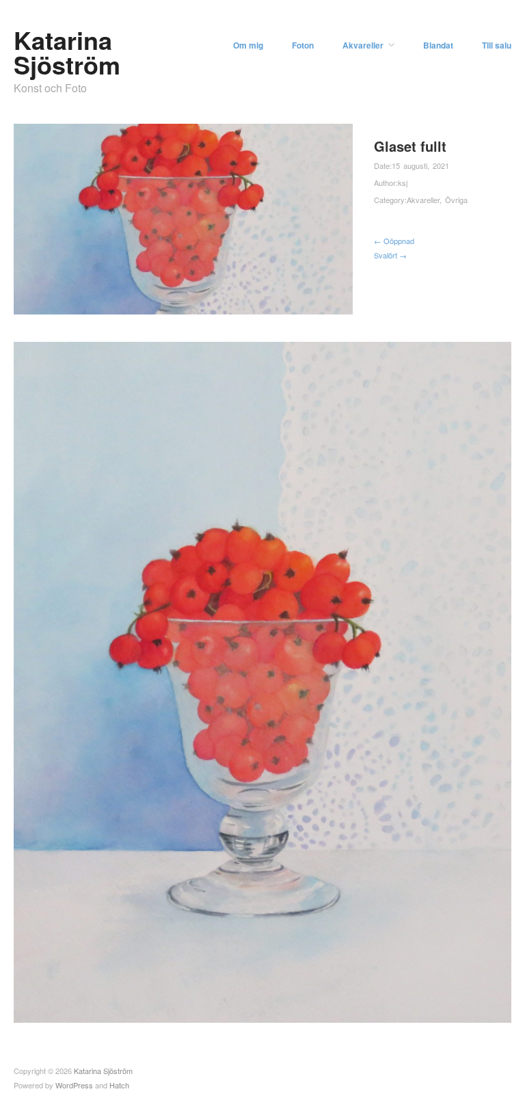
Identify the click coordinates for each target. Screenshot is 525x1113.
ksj (402, 182)
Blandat (438, 45)
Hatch (119, 1085)
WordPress (74, 1085)
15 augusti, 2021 (420, 165)
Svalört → (390, 255)
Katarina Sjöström (67, 52)
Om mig (248, 45)
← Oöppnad (394, 240)
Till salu (496, 45)
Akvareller (362, 45)
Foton (303, 45)
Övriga (456, 199)
